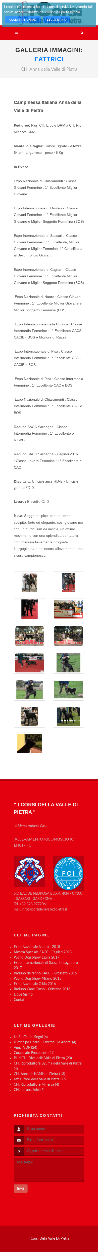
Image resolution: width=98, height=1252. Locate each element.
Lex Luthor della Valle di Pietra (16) (40, 1079)
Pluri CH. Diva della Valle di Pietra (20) (43, 1058)
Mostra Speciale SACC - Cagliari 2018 (43, 952)
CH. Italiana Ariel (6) (29, 1090)
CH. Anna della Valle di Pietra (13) (39, 1074)
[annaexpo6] (68, 716)
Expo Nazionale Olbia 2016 (35, 984)
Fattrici (49, 59)
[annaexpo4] (68, 636)
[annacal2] (68, 663)
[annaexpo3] (29, 663)
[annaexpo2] (29, 609)
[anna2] (29, 743)
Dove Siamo (23, 994)
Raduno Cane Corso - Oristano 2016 (42, 989)
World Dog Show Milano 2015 (37, 978)
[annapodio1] (68, 609)
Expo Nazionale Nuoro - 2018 (37, 947)
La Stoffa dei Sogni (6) (31, 1037)
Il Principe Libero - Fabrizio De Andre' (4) (45, 1042)
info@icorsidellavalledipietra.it (44, 909)
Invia (20, 1188)
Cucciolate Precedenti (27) (34, 1053)
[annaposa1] (29, 716)
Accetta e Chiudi (23, 19)
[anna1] (29, 582)
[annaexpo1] (68, 582)
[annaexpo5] (29, 636)
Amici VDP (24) (25, 1047)
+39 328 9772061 (34, 904)
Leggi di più (57, 19)
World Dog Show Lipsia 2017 (36, 957)
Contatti (20, 1000)
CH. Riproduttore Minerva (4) (36, 1084)
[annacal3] (68, 689)
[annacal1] (29, 689)
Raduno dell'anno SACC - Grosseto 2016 (45, 973)
